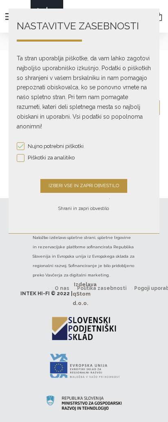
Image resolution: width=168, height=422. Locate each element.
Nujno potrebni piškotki (56, 146)
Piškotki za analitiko (51, 158)
